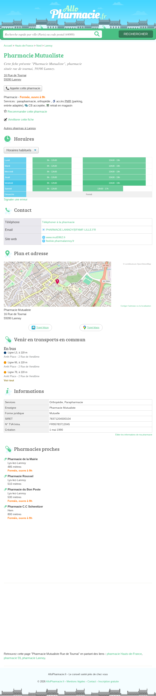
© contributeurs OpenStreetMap (137, 264)
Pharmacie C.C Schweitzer (25, 506)
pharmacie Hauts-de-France (124, 653)
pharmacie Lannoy (33, 658)
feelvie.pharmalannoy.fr (60, 241)
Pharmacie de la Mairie (23, 459)
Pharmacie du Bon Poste (24, 489)
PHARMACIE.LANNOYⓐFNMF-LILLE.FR (71, 229)
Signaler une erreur (15, 199)
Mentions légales (76, 681)
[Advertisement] (78, 552)
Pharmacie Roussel (20, 476)
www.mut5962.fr (55, 237)
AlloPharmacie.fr (78, 15)
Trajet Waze (42, 327)
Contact (92, 681)
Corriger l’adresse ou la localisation (136, 306)
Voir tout (9, 380)
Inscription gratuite (108, 681)
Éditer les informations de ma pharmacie (133, 435)
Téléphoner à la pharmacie (58, 222)
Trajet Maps (93, 327)
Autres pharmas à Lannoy (20, 128)
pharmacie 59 (12, 658)
